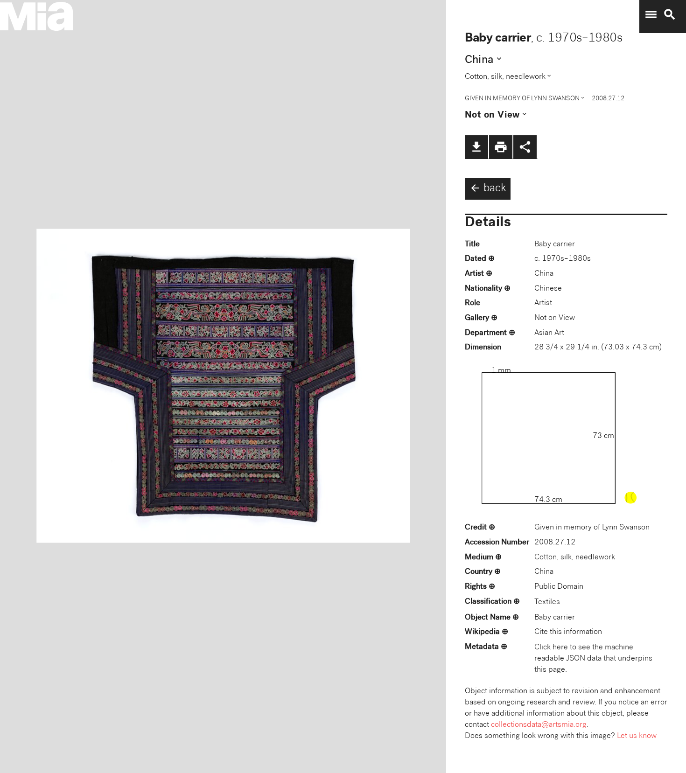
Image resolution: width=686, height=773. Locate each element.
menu (651, 14)
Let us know (637, 736)
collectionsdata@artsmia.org (539, 725)
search (670, 14)
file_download (476, 147)
